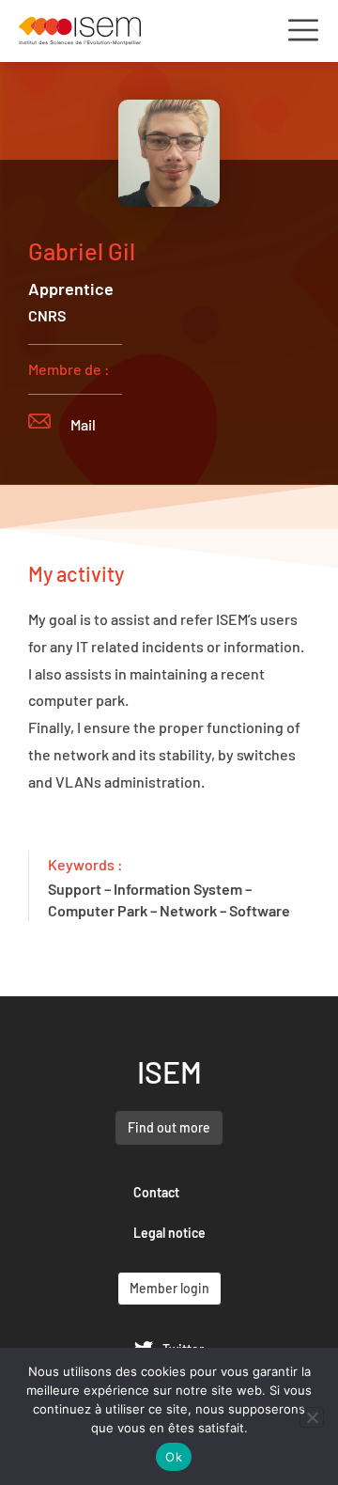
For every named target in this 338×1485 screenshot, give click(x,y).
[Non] (312, 1417)
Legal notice (169, 1233)
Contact (156, 1192)
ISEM (169, 1071)
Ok (173, 1456)
